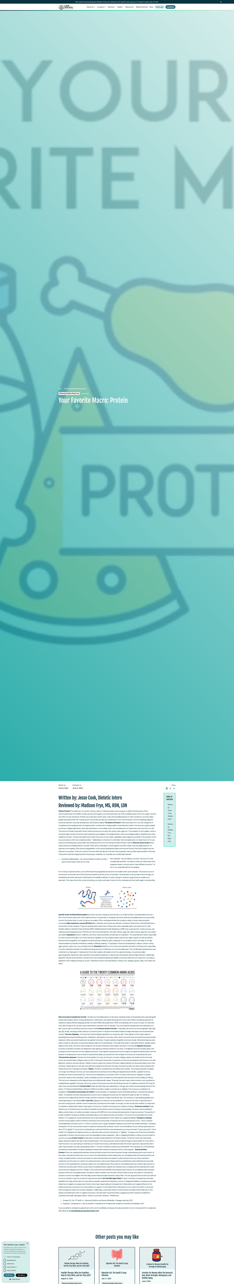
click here (133, 2)
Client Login (159, 7)
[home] (66, 7)
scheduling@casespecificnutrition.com (85, 1211)
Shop (151, 7)
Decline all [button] (21, 1275)
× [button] (27, 1243)
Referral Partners (142, 7)
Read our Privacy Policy (19, 1253)
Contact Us (170, 7)
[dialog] (15, 1261)
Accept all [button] (9, 1275)
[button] (91, 7)
